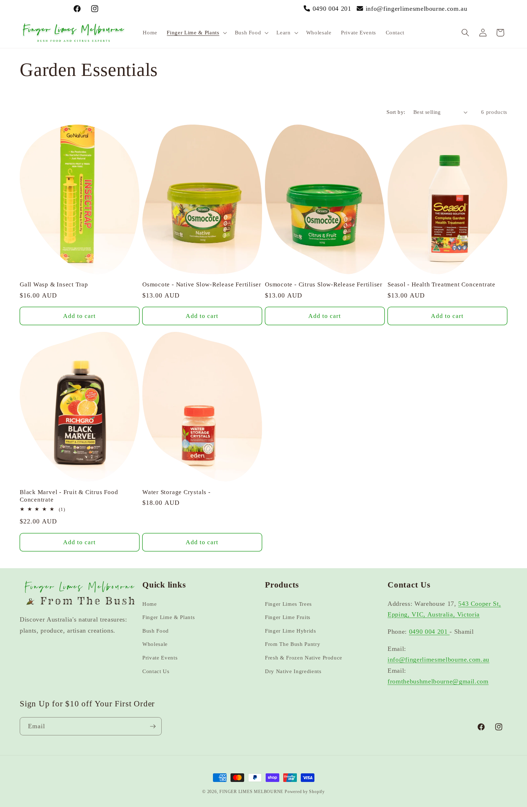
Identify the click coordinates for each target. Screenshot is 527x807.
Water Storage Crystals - (176, 492)
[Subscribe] (152, 726)
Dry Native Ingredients (293, 671)
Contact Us (156, 671)
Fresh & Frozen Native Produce (303, 657)
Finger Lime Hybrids (290, 631)
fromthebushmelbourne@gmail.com (438, 681)
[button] (196, 32)
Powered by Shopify (305, 791)
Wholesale (155, 644)
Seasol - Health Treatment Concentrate (441, 284)
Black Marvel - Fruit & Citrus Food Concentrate (69, 496)
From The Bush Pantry (292, 644)
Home (149, 604)
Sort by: (395, 112)
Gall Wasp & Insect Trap (54, 284)
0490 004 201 (332, 8)
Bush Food (155, 631)
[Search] (465, 32)
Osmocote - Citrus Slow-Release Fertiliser (324, 284)
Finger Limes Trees (288, 604)
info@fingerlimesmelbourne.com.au (416, 8)
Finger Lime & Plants (168, 617)
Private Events (159, 657)
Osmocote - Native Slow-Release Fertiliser (201, 284)
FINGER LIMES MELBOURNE (251, 791)
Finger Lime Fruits (287, 617)
